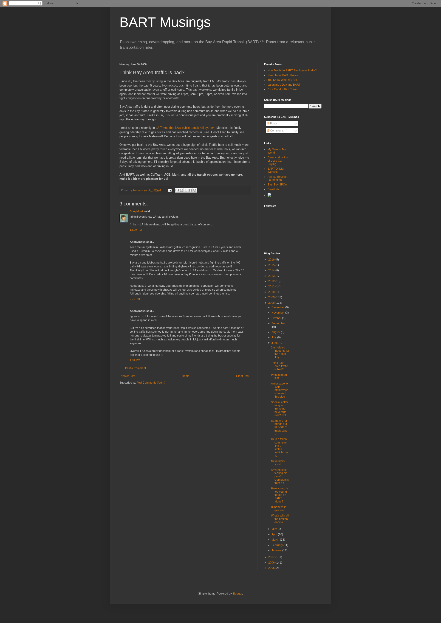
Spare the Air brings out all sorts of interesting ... (279, 427)
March (275, 539)
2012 (271, 281)
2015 (271, 265)
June (274, 343)
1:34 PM (135, 360)
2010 (271, 292)
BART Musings (165, 22)
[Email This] (177, 190)
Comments (276, 130)
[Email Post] (169, 190)
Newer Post (128, 376)
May (274, 528)
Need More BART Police (283, 75)
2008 (271, 302)
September (278, 323)
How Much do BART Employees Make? (292, 70)
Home (185, 376)
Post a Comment (135, 368)
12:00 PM (136, 229)
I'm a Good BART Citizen (283, 89)
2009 (271, 297)
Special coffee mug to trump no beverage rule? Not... (280, 409)
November (278, 312)
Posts (273, 123)
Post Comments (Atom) (150, 382)
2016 (271, 259)
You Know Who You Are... (283, 79)
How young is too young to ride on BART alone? (279, 495)
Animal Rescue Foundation (277, 178)
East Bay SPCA (277, 184)
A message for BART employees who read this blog (280, 390)
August (276, 332)
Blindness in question (278, 508)
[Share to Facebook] (190, 190)
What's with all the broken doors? (280, 519)
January (276, 550)
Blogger (237, 593)
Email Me (273, 189)
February (277, 545)
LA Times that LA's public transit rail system (185, 127)
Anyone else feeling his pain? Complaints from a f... (280, 476)
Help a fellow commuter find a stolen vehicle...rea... (279, 447)
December (278, 307)
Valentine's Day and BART (284, 84)
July (274, 337)
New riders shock (278, 463)
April (274, 534)
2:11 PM (135, 298)
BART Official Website (276, 170)
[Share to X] (186, 190)
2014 (271, 270)
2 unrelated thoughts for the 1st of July (280, 352)
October (276, 318)
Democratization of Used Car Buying (278, 161)
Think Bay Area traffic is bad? (279, 366)
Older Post (242, 376)
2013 (271, 276)
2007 (271, 557)
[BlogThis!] (181, 190)
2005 (271, 568)
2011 (271, 286)
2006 (271, 562)
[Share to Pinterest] (194, 190)
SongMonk (137, 211)
